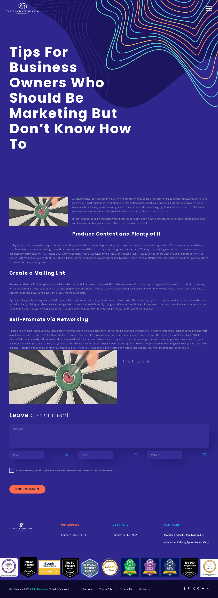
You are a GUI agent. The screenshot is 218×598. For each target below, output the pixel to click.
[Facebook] (123, 361)
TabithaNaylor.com (39, 589)
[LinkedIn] (143, 361)
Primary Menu (209, 8)
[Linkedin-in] (189, 588)
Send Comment (27, 489)
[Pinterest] (133, 361)
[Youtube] (203, 588)
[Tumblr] (138, 361)
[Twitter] (128, 361)
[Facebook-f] (184, 588)
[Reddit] (148, 361)
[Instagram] (198, 588)
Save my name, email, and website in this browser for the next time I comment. (64, 470)
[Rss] (207, 588)
